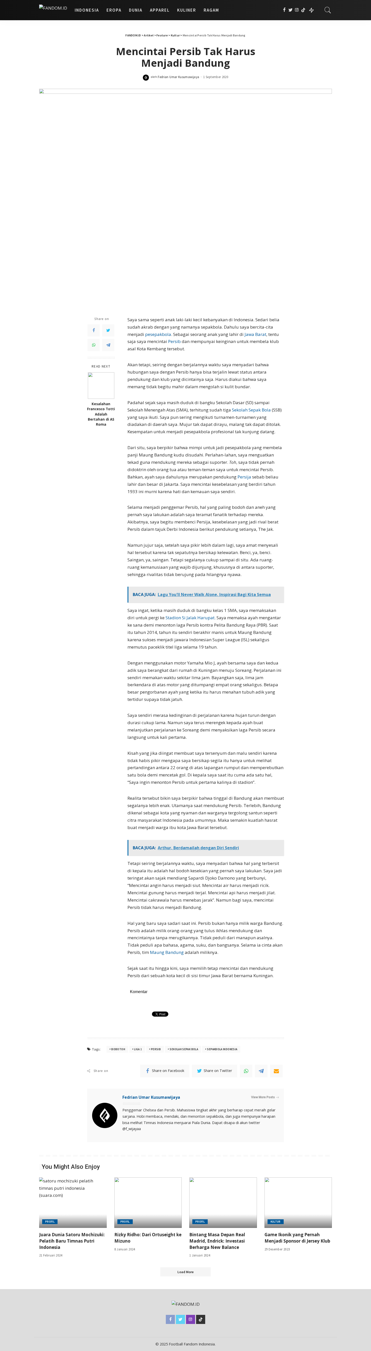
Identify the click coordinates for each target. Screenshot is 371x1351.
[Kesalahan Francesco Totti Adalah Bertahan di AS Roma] (101, 385)
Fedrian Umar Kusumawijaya (178, 77)
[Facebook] (284, 10)
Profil (50, 1221)
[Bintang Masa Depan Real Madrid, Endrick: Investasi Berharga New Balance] (223, 1202)
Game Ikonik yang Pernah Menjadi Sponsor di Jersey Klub (297, 1238)
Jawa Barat (255, 334)
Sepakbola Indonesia (222, 1049)
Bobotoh (118, 1049)
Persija (244, 477)
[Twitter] (290, 10)
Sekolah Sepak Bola (251, 410)
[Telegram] (108, 345)
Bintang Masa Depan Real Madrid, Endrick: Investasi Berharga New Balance (217, 1241)
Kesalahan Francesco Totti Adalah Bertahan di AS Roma (101, 414)
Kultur (276, 1221)
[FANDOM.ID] (53, 10)
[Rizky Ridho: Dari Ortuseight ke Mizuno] (148, 1202)
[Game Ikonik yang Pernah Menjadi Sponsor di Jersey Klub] (298, 1202)
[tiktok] (303, 10)
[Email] (276, 1071)
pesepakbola (158, 334)
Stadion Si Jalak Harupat (190, 618)
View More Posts (263, 1097)
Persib (174, 341)
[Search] (328, 10)
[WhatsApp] (94, 345)
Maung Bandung (167, 952)
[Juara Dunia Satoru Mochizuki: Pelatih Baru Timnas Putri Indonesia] (73, 1202)
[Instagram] (297, 10)
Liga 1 (138, 1049)
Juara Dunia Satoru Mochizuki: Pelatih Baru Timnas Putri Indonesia (72, 1241)
